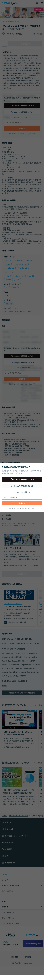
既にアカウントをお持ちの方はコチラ (22, 508)
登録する (22, 503)
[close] (41, 465)
